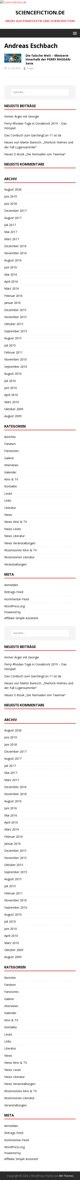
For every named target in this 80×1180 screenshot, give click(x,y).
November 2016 (15, 253)
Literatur (10, 508)
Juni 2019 (10, 196)
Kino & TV (11, 479)
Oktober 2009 (13, 409)
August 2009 (13, 416)
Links (7, 500)
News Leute (12, 529)
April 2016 (11, 281)
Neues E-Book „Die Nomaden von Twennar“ (35, 154)
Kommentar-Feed (16, 599)
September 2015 (15, 331)
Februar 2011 (13, 352)
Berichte (10, 437)
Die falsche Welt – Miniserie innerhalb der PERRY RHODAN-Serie (48, 59)
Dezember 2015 (15, 310)
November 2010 (15, 359)
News (8, 515)
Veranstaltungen (15, 564)
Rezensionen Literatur (19, 557)
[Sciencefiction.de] (13, 2)
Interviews (11, 465)
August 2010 (13, 374)
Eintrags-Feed (13, 592)
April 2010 (11, 395)
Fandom (10, 444)
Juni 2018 (10, 204)
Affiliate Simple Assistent (21, 618)
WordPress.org (14, 606)
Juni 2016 (10, 267)
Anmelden (11, 585)
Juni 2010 (10, 388)
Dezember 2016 (15, 246)
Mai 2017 (10, 232)
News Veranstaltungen (19, 543)
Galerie (9, 458)
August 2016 (13, 260)
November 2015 (15, 317)
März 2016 (11, 288)
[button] (74, 33)
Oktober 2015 (13, 324)
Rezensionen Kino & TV (20, 550)
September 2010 (15, 367)
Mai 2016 (10, 274)
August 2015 (13, 338)
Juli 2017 (10, 225)
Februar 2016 (13, 296)
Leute (8, 493)
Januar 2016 (12, 303)
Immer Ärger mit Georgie (21, 116)
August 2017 (13, 218)
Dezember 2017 (15, 211)
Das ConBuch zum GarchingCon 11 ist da (32, 135)
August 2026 (13, 189)
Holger (30, 68)
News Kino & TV (15, 522)
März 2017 (11, 239)
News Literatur (14, 536)
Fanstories (11, 451)
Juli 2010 (10, 381)
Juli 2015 (10, 345)
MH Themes (66, 1176)
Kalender (10, 472)
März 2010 (11, 402)
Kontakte (10, 486)
